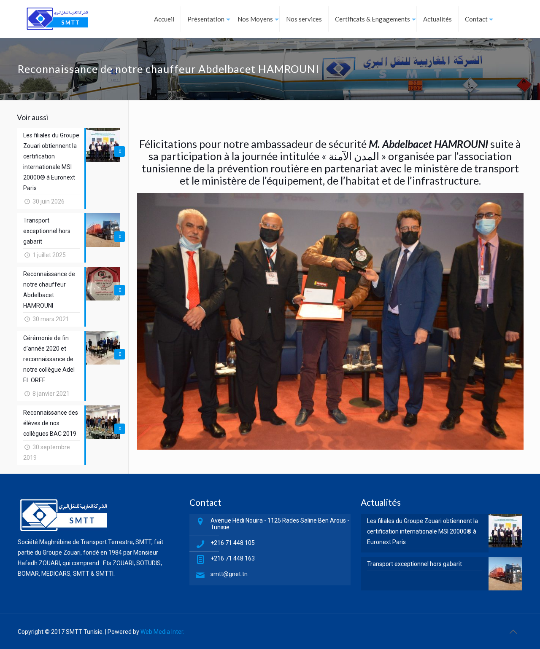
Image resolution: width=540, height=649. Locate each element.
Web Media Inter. (162, 631)
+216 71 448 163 (233, 558)
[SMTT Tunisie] (57, 19)
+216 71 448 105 (233, 542)
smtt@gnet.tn (229, 574)
